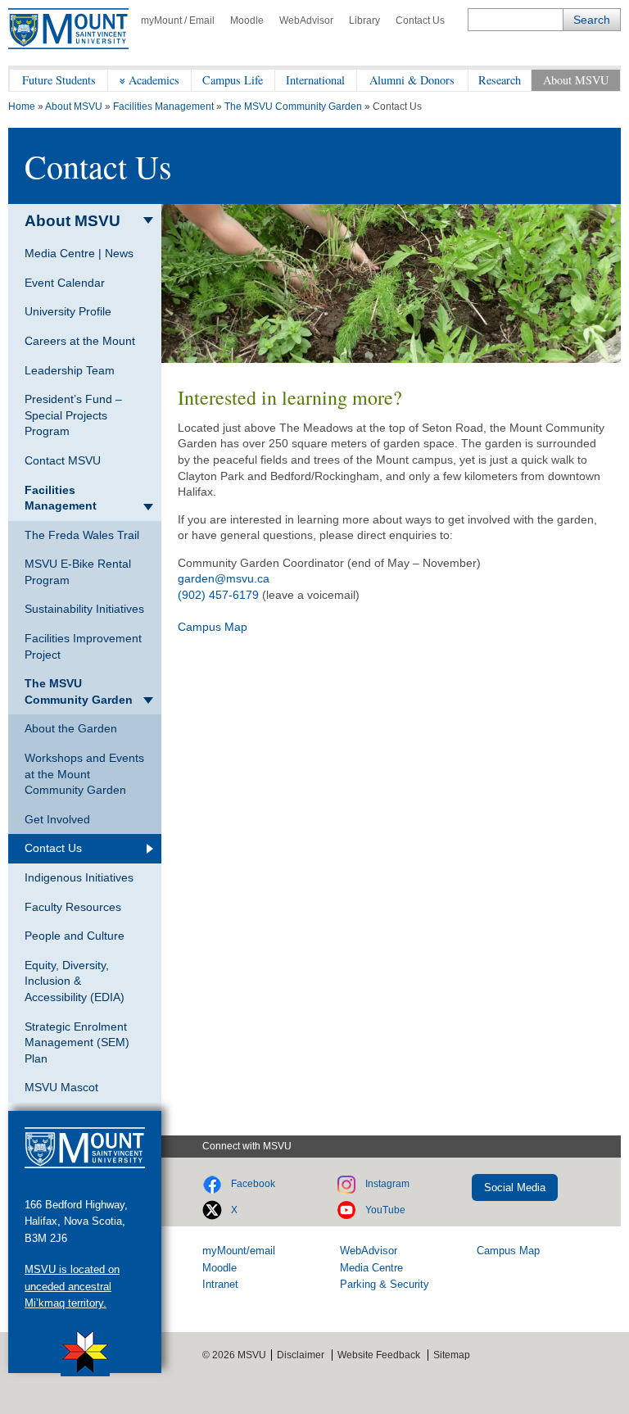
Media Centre (371, 1268)
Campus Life (232, 80)
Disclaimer (300, 1355)
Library (364, 20)
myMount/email (238, 1250)
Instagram (387, 1184)
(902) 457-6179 (218, 594)
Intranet (220, 1284)
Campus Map (212, 626)
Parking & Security (384, 1284)
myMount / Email (178, 20)
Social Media (514, 1187)
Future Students (59, 80)
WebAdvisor (306, 20)
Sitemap (451, 1355)
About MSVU (576, 80)
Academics (154, 80)
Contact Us (420, 20)
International (315, 80)
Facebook (253, 1184)
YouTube (385, 1210)
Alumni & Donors (412, 80)
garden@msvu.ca (223, 578)
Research (499, 80)
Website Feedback (378, 1355)
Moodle (247, 20)
